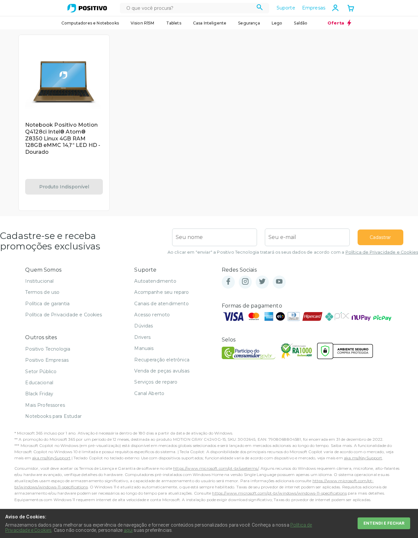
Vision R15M (142, 23)
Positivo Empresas (47, 360)
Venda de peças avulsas (161, 371)
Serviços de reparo (155, 382)
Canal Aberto (149, 393)
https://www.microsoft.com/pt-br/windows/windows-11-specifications (279, 493)
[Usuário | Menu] (335, 8)
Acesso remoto (152, 315)
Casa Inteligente (210, 23)
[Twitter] (262, 282)
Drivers (142, 337)
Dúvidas (143, 326)
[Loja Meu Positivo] (87, 8)
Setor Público (40, 371)
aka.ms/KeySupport (51, 457)
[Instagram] (245, 282)
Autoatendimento (155, 281)
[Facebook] (228, 282)
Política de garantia (47, 304)
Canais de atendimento (161, 304)
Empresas (313, 7)
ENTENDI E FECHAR (383, 523)
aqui (128, 530)
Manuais (143, 348)
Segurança (249, 23)
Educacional (39, 383)
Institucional (39, 281)
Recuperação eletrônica (161, 360)
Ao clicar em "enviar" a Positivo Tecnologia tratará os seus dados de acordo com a (293, 252)
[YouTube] (279, 282)
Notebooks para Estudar (53, 416)
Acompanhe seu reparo (161, 292)
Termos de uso (42, 292)
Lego (277, 23)
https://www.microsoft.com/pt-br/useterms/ (216, 468)
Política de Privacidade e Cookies (382, 252)
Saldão (300, 23)
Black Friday (39, 394)
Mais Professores (45, 405)
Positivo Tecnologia (47, 349)
